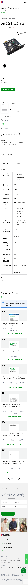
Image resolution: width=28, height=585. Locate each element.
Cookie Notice (13, 558)
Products (7, 17)
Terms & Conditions (20, 560)
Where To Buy (9, 89)
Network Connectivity (15, 17)
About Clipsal (7, 540)
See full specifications (11, 134)
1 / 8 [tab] (21, 33)
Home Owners (7, 543)
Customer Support (9, 551)
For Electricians (8, 547)
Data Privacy (20, 558)
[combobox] (20, 506)
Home (2, 17)
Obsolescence (12, 560)
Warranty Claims (4, 560)
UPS (22, 17)
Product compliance (5, 558)
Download (17, 111)
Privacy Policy (11, 498)
